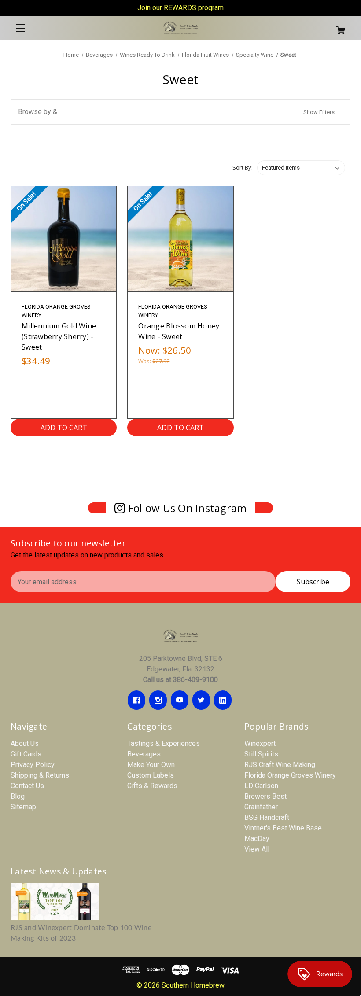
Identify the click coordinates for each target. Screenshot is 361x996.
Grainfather (261, 807)
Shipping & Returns (40, 775)
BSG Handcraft (266, 817)
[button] (180, 112)
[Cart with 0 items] (322, 26)
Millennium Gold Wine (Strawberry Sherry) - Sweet (59, 336)
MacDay (256, 838)
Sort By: (242, 167)
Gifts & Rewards (152, 786)
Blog (18, 796)
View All (256, 849)
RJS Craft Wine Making (279, 764)
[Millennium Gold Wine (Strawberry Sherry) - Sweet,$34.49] (63, 238)
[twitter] (201, 700)
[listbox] (301, 167)
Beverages (144, 754)
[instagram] (158, 700)
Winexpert (260, 743)
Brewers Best (265, 796)
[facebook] (136, 700)
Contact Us (27, 786)
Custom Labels (150, 775)
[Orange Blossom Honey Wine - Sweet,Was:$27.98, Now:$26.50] (180, 238)
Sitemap (23, 807)
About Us (25, 743)
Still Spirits (261, 754)
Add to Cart (64, 427)
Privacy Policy (33, 764)
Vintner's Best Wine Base (283, 828)
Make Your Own (151, 764)
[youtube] (179, 700)
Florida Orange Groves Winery (290, 775)
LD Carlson (261, 786)
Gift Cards (26, 754)
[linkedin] (222, 700)
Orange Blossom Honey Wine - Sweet (178, 331)
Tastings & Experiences (163, 743)
